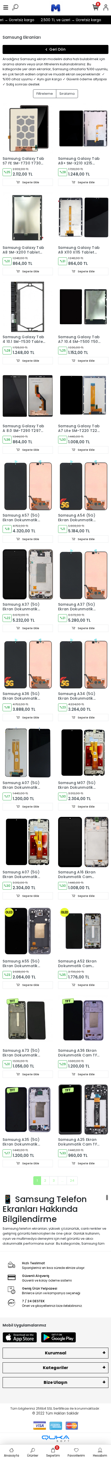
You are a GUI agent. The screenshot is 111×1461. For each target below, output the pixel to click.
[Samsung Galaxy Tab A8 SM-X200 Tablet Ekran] (28, 217)
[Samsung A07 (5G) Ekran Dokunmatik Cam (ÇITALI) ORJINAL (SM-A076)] (28, 842)
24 (72, 1180)
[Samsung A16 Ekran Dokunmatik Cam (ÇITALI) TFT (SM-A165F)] (83, 842)
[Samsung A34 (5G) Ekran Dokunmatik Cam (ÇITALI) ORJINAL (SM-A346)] (83, 663)
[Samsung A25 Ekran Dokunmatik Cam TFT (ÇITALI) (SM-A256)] (83, 1109)
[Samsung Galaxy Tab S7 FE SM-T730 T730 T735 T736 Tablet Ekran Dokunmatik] (28, 128)
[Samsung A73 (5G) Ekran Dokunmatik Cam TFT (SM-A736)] (28, 1020)
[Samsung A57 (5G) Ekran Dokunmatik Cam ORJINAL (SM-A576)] (28, 485)
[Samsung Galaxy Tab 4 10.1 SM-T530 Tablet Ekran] (28, 307)
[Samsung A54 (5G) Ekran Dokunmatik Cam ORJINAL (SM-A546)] (83, 485)
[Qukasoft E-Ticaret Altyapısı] (55, 1438)
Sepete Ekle (30, 182)
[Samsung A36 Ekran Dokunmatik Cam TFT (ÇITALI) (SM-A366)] (83, 1020)
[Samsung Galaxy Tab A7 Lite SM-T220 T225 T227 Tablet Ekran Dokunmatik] (83, 396)
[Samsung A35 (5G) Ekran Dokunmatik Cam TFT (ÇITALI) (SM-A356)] (28, 1109)
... (62, 1180)
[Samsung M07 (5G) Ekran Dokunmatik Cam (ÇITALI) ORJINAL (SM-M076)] (83, 753)
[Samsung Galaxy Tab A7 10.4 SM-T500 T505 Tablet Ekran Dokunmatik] (83, 307)
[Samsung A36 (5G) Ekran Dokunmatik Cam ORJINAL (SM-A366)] (28, 663)
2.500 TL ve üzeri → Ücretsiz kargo (66, 19)
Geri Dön (57, 49)
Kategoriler (55, 1368)
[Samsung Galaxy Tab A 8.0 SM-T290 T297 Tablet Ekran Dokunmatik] (28, 396)
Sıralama (67, 93)
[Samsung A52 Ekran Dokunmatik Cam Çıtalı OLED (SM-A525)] (83, 931)
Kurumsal (55, 1353)
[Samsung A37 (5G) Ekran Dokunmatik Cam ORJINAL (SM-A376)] (83, 574)
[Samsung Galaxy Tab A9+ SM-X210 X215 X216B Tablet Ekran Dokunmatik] (83, 128)
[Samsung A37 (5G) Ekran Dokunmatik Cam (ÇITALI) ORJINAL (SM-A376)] (28, 574)
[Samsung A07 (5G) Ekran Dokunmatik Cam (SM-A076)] (28, 753)
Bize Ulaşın (55, 1382)
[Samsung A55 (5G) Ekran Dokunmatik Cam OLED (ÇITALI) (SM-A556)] (28, 931)
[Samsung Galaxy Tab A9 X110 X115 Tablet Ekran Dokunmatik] (83, 217)
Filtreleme (44, 93)
